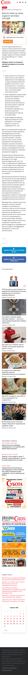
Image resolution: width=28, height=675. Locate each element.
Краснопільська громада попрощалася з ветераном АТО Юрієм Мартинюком (13, 447)
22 (20, 621)
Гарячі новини (6, 443)
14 (17, 619)
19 (11, 621)
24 (4, 624)
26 (11, 624)
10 (4, 619)
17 (4, 621)
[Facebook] (23, 2)
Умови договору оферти (9, 668)
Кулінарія (5, 454)
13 (14, 619)
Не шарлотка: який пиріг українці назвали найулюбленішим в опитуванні (13, 372)
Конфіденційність (7, 670)
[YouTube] (20, 2)
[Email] (17, 2)
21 (17, 621)
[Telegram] (25, 2)
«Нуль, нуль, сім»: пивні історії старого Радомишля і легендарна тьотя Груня (13, 600)
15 (20, 619)
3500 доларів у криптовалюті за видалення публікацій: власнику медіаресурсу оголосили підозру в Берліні (14, 292)
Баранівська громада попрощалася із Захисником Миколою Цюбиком (13, 596)
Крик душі (14, 443)
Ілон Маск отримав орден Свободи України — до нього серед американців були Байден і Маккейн (14, 320)
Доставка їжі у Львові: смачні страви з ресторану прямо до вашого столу (13, 347)
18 (7, 621)
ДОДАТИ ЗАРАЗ (8, 41)
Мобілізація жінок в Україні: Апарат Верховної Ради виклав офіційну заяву (13, 424)
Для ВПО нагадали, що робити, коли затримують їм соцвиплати (13, 398)
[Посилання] (6, 2)
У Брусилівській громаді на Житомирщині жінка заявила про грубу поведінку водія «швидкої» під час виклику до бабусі (13, 471)
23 (23, 621)
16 (23, 619)
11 (7, 619)
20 (14, 621)
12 (11, 619)
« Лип (5, 630)
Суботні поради (13, 454)
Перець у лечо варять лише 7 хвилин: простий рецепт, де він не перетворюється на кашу (13, 458)
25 (7, 624)
